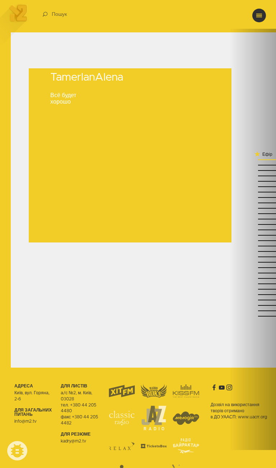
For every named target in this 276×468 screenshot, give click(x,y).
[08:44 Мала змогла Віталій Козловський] (252, 267)
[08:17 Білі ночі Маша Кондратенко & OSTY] (252, 310)
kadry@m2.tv (73, 441)
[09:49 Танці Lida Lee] (252, 170)
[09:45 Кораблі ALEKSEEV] (252, 175)
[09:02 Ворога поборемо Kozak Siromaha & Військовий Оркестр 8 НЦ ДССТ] (252, 234)
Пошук (59, 14)
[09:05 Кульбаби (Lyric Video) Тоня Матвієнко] (252, 229)
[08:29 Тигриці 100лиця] (252, 288)
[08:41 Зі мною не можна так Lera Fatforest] (252, 272)
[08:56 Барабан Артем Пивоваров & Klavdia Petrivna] (252, 245)
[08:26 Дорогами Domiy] (252, 294)
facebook (214, 387)
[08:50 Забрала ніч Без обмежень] (252, 256)
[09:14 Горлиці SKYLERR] (252, 218)
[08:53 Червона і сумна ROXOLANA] (252, 251)
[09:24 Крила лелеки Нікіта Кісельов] (252, 202)
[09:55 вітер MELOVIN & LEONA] (252, 159)
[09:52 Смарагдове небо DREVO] (252, 164)
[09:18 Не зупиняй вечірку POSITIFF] (252, 213)
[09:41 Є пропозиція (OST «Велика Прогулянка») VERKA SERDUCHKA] (252, 180)
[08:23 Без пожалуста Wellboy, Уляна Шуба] (252, 299)
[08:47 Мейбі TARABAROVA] (252, 261)
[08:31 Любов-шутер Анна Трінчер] (252, 283)
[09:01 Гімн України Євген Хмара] (252, 240)
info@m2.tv (25, 421)
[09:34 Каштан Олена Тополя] (252, 186)
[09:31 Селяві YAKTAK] (252, 191)
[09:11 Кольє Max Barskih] (252, 224)
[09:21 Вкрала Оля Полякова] (252, 207)
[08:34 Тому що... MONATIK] (252, 278)
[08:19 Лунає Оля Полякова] (252, 305)
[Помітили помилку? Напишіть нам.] (17, 451)
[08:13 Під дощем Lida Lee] (252, 315)
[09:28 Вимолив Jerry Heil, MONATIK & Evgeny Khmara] (252, 197)
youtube (221, 387)
